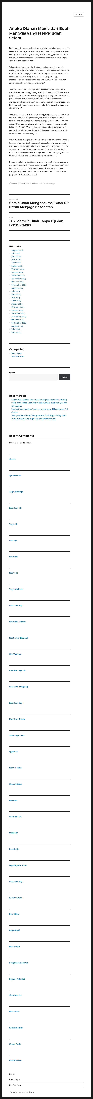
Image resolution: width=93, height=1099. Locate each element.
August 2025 (17, 288)
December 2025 (18, 275)
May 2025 (15, 297)
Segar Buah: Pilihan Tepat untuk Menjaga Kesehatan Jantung (39, 400)
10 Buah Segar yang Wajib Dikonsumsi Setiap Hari (33, 418)
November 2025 (18, 278)
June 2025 (16, 294)
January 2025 (17, 310)
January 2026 (17, 272)
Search (12, 373)
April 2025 (16, 301)
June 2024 (16, 332)
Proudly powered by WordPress (22, 1092)
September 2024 (18, 323)
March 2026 (16, 266)
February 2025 (17, 307)
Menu (79, 14)
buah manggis (49, 183)
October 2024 (17, 320)
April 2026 (16, 263)
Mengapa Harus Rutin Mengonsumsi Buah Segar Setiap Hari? (38, 415)
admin (14, 183)
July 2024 (15, 329)
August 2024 (17, 326)
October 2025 (17, 282)
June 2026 (16, 256)
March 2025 (16, 304)
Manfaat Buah (37, 183)
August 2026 (17, 250)
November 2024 (18, 316)
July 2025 (15, 291)
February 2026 (18, 269)
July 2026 (15, 253)
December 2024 (18, 313)
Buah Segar (16, 353)
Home (12, 1074)
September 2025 (18, 285)
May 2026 (15, 260)
